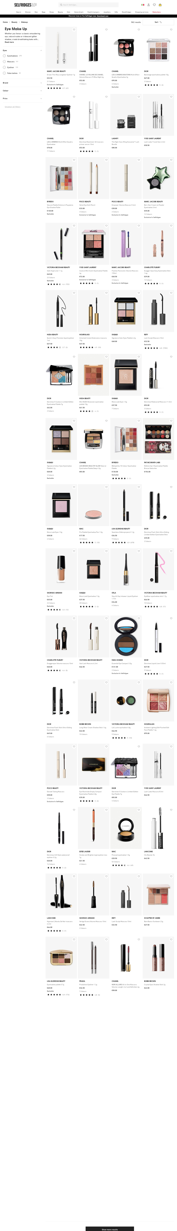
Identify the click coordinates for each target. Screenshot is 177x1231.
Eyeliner (12, 67)
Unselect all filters (12, 107)
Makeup (24, 22)
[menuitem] (18, 12)
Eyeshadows (14, 56)
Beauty (14, 22)
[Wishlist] (154, 4)
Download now (102, 16)
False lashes (14, 73)
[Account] (148, 4)
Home (5, 22)
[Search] (61, 4)
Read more (9, 42)
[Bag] (160, 4)
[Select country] (142, 4)
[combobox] (90, 5)
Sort (156, 22)
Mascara (12, 61)
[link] (61, 74)
